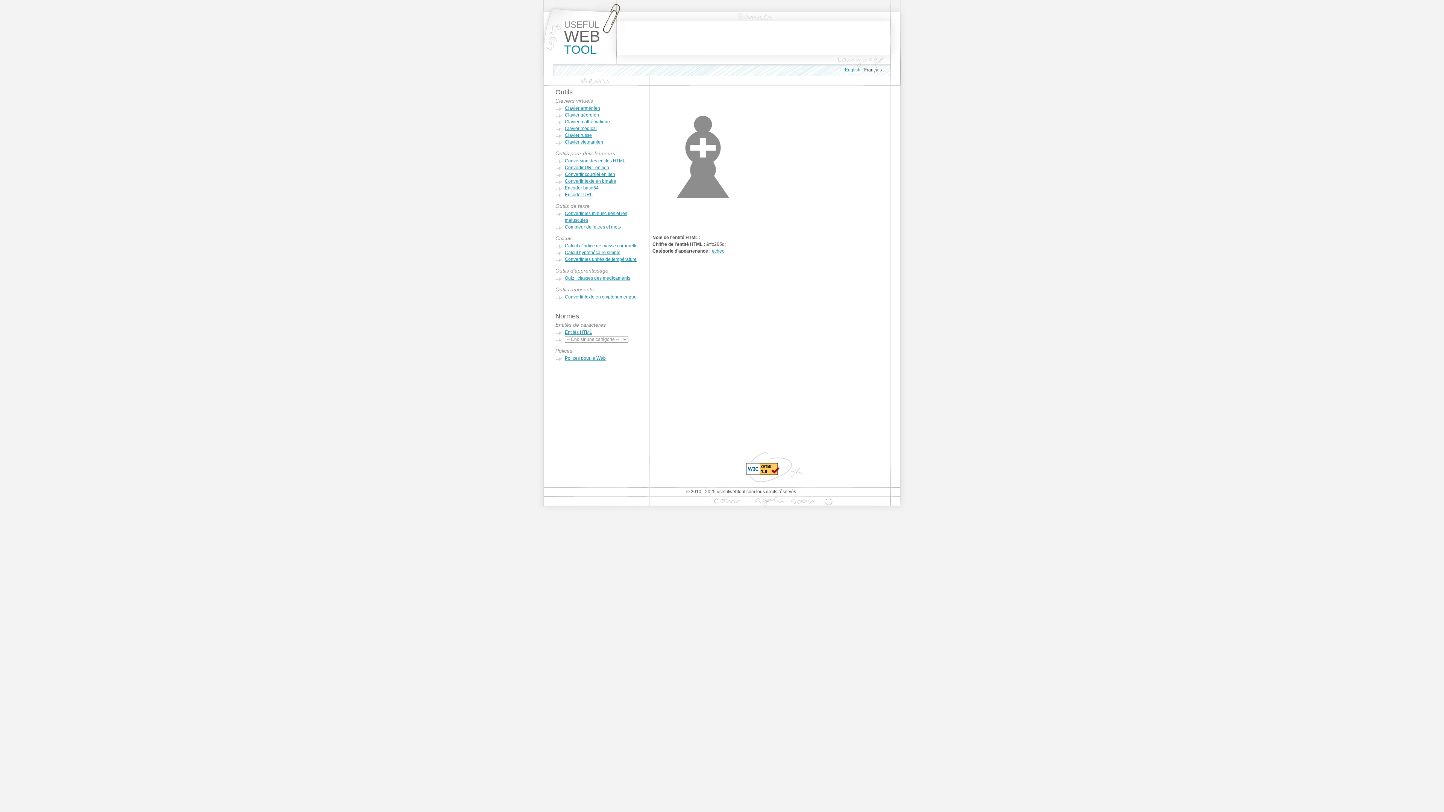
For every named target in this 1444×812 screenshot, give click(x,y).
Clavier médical (581, 128)
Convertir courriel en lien (590, 174)
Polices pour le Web (585, 358)
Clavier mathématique (587, 121)
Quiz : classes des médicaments (597, 278)
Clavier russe (578, 135)
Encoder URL (579, 194)
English (852, 70)
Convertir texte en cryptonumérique (601, 297)
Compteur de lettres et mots (593, 227)
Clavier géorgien (582, 115)
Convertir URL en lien (587, 167)
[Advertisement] (753, 38)
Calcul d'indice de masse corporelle (601, 245)
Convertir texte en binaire (590, 181)
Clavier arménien (582, 108)
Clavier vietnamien (584, 142)
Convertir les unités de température (601, 259)
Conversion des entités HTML (595, 161)
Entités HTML (578, 332)
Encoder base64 (582, 188)
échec (718, 251)
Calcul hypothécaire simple (592, 252)
